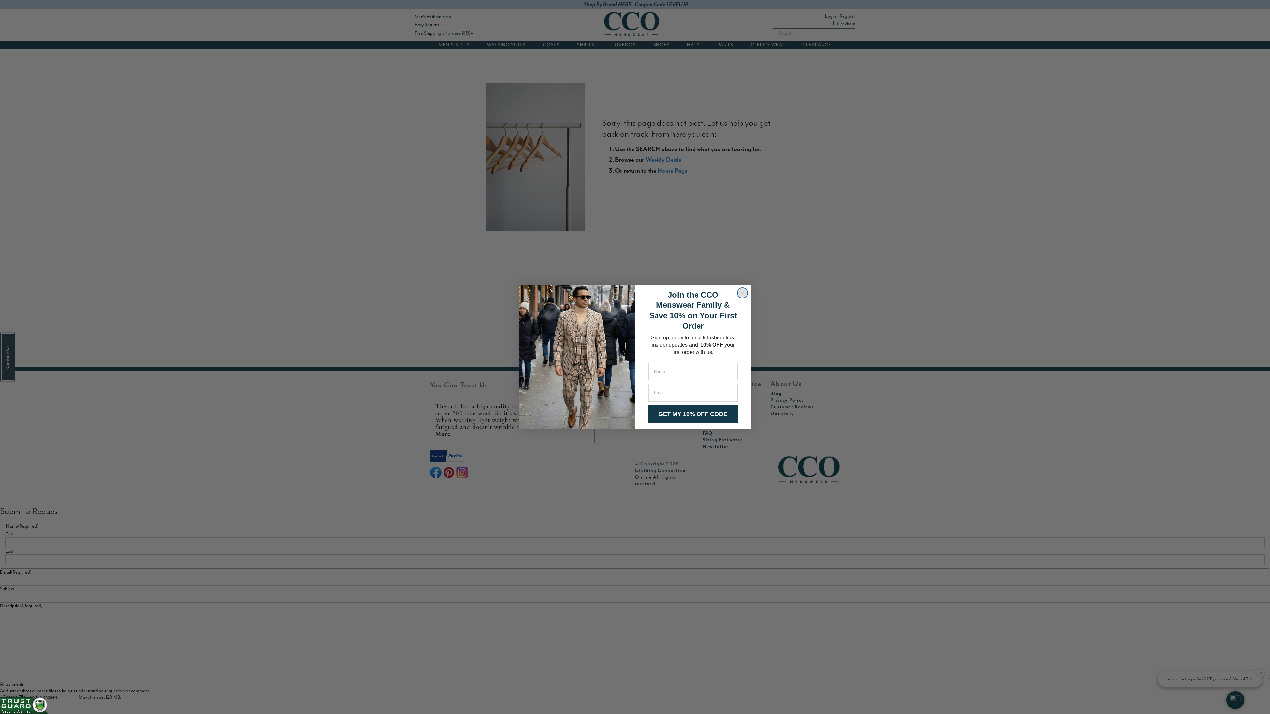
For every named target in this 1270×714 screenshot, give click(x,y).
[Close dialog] (742, 292)
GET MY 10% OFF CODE (692, 414)
